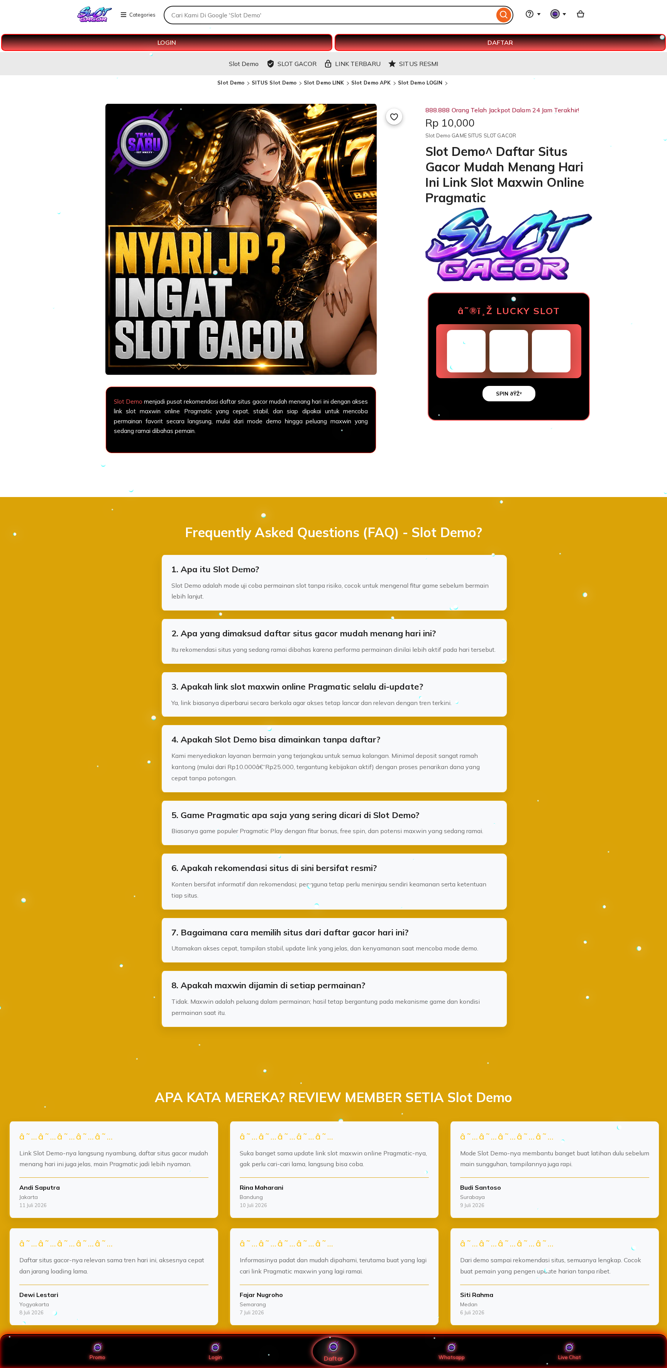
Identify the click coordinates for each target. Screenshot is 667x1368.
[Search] (503, 15)
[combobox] (329, 15)
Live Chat (569, 1357)
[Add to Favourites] (394, 116)
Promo (97, 1357)
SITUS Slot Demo (274, 82)
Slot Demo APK (371, 82)
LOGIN (166, 42)
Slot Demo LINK (324, 82)
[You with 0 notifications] (558, 14)
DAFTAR (500, 42)
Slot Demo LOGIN (420, 82)
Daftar (333, 1358)
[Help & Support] (533, 14)
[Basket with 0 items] (580, 14)
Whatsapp (451, 1357)
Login (215, 1357)
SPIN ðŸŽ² (509, 394)
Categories (142, 15)
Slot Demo (230, 82)
